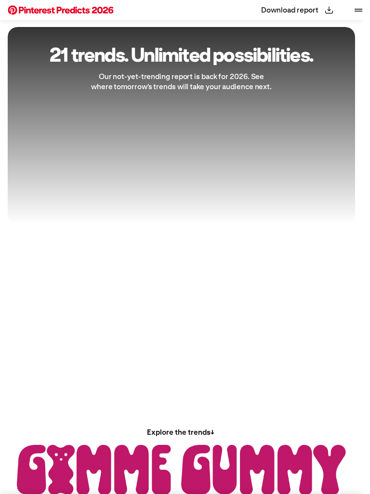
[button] (61, 10)
